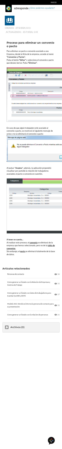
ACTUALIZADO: (14, 32)
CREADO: (9, 28)
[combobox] (45, 8)
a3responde (21, 8)
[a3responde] (8, 8)
